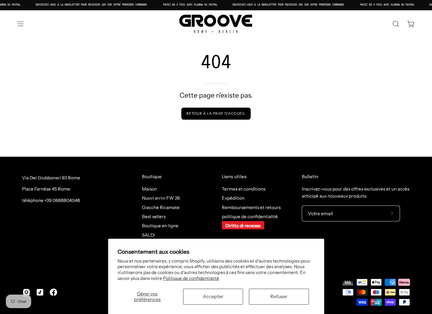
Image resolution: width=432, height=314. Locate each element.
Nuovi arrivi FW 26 (161, 198)
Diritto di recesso (243, 226)
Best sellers (154, 216)
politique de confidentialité (250, 216)
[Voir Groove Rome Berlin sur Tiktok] (40, 292)
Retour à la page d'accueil (216, 113)
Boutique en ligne (160, 226)
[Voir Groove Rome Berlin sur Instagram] (26, 292)
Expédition (233, 198)
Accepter (213, 296)
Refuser (278, 296)
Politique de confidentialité (191, 278)
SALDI (148, 235)
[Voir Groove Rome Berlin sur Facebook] (53, 292)
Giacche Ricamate (161, 207)
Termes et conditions (243, 189)
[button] (396, 24)
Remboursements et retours (251, 207)
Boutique (152, 177)
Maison (149, 189)
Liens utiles (234, 177)
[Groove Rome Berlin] (216, 24)
